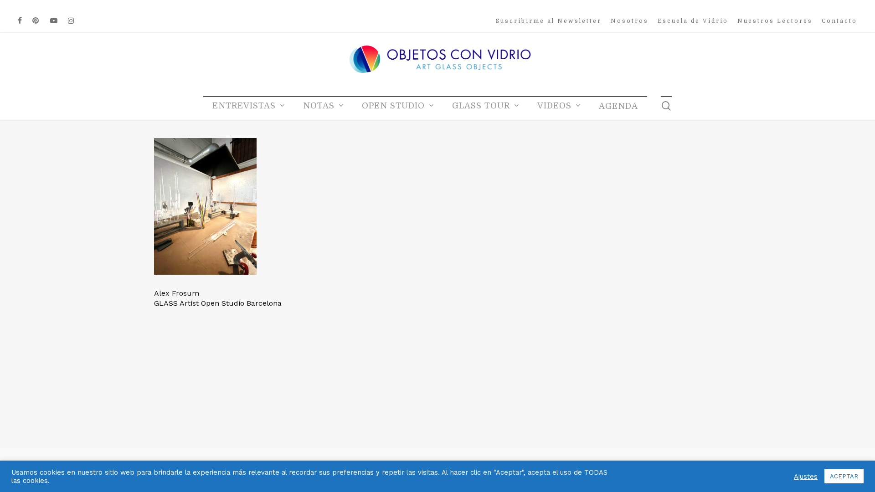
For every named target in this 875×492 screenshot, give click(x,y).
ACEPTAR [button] (844, 476)
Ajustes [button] (806, 476)
